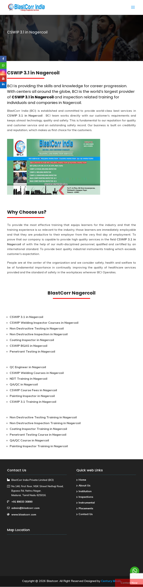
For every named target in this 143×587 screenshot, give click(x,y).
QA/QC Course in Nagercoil (29, 440)
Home (82, 479)
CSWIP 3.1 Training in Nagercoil (33, 401)
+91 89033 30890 (21, 501)
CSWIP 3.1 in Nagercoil (33, 97)
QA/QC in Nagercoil (24, 384)
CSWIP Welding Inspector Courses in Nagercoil (44, 322)
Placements (86, 508)
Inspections (86, 496)
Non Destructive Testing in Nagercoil (37, 328)
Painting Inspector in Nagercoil (32, 396)
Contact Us (86, 514)
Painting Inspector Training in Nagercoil (39, 446)
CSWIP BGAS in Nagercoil (28, 346)
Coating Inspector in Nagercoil (32, 340)
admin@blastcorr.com (25, 508)
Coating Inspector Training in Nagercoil (38, 429)
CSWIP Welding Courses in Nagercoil (37, 373)
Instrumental (87, 502)
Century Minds (111, 581)
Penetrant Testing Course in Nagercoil (38, 434)
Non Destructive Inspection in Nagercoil (39, 334)
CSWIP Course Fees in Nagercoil (33, 390)
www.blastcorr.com (23, 514)
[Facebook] (3, 59)
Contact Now (129, 582)
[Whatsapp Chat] (134, 571)
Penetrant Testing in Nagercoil (32, 351)
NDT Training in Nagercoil (28, 378)
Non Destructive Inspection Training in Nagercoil (45, 423)
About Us (84, 485)
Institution (85, 491)
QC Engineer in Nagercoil (28, 367)
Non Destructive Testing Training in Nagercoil (43, 417)
